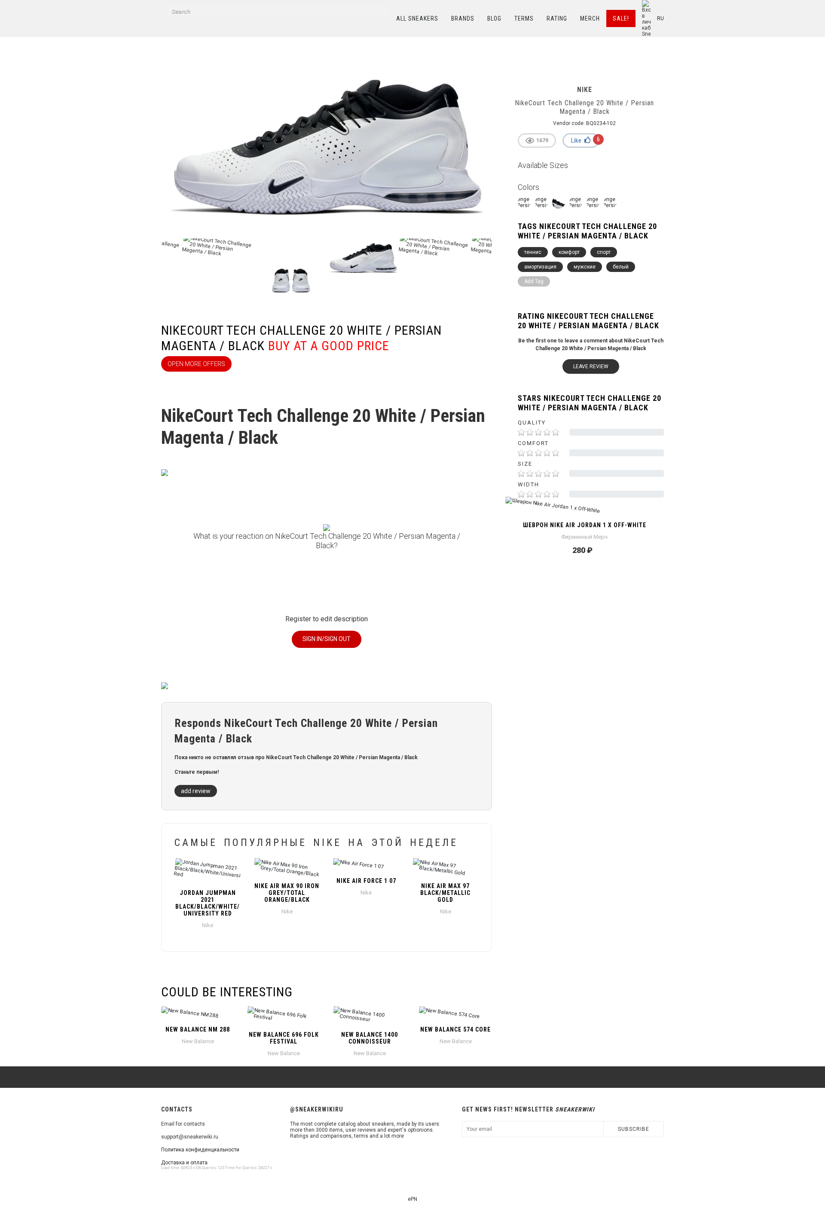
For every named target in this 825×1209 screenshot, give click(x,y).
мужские (585, 267)
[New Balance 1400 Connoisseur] (369, 1017)
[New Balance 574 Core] (455, 1014)
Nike (207, 925)
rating (557, 18)
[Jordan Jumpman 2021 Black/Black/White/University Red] (207, 871)
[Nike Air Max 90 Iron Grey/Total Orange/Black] (287, 868)
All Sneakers (417, 18)
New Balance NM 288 (197, 1029)
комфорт (569, 252)
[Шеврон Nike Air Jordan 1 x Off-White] (584, 509)
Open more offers (196, 363)
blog (494, 18)
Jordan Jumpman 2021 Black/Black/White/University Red (207, 903)
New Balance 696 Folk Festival (284, 1038)
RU (660, 18)
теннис (532, 252)
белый (621, 267)
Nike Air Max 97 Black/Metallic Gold (445, 892)
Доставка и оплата (184, 1163)
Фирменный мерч (584, 537)
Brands (462, 18)
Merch (590, 18)
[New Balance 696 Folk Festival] (283, 1017)
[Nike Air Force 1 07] (366, 865)
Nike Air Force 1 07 (366, 880)
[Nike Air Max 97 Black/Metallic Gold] (445, 868)
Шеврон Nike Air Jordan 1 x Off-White (584, 525)
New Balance (198, 1041)
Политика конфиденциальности (200, 1150)
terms (524, 18)
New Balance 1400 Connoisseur (369, 1038)
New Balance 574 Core (455, 1029)
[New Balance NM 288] (197, 1014)
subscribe (633, 1129)
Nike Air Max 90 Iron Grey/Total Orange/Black (286, 892)
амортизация (540, 267)
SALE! (621, 18)
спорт (604, 252)
